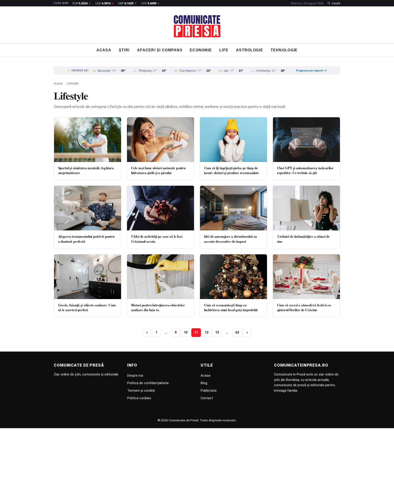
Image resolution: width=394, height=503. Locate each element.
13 (217, 332)
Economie (201, 50)
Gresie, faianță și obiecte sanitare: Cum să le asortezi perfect (87, 307)
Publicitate (209, 390)
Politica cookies (139, 398)
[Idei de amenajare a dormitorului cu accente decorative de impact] (233, 208)
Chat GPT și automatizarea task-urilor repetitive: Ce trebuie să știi (305, 170)
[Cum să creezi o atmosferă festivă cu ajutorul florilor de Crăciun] (306, 276)
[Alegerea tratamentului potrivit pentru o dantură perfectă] (87, 208)
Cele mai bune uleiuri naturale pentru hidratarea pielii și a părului (158, 170)
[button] (333, 3)
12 (206, 332)
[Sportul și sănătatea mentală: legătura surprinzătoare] (87, 139)
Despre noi (135, 375)
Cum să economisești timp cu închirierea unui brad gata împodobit (231, 307)
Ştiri (124, 50)
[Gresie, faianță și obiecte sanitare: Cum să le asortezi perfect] (87, 276)
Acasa (103, 50)
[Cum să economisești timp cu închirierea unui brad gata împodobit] (233, 276)
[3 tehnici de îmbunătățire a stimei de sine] (306, 208)
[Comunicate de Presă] (197, 26)
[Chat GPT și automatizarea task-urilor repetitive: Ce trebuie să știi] (306, 139)
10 (185, 332)
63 (237, 332)
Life (223, 50)
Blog (204, 383)
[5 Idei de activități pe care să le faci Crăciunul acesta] (160, 208)
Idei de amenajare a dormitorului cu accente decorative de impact (230, 239)
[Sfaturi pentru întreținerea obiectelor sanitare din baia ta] (160, 276)
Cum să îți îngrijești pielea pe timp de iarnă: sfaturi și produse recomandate (231, 170)
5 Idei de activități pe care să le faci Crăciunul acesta (156, 239)
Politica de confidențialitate (148, 383)
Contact (207, 398)
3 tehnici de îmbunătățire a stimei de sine (303, 239)
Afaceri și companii (159, 50)
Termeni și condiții (141, 390)
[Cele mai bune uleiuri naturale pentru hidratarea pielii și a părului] (160, 139)
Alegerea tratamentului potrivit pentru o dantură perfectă (86, 239)
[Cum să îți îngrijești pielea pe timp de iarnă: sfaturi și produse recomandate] (233, 139)
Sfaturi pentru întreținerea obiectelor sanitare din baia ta (158, 307)
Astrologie (249, 50)
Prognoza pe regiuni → (311, 70)
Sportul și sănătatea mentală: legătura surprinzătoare (86, 170)
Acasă (58, 83)
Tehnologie (284, 50)
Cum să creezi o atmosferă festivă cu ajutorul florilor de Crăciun (304, 307)
